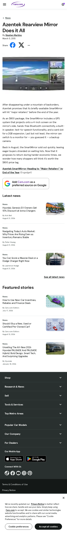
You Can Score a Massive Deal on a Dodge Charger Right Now (20, 259)
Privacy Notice (9, 490)
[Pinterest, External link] (30, 473)
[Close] (63, 497)
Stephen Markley (13, 35)
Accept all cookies (48, 526)
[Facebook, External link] (12, 473)
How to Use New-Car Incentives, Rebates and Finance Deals (19, 301)
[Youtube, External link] (18, 473)
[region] (33, 514)
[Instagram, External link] (24, 473)
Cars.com (10, 510)
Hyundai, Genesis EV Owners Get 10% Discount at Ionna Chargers (19, 209)
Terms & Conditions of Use (15, 484)
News (8, 17)
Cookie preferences (19, 526)
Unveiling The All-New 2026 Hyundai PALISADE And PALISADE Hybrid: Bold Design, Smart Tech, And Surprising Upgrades (19, 352)
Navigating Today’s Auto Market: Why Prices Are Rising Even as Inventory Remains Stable (18, 234)
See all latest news (54, 276)
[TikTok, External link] (7, 473)
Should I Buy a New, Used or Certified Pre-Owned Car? (16, 325)
